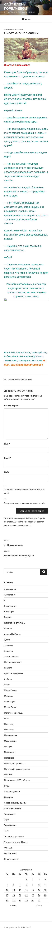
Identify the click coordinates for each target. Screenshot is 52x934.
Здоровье (8, 650)
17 (39, 889)
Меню (27, 19)
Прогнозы (8, 774)
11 (45, 884)
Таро (6, 819)
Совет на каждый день (15, 802)
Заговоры (8, 645)
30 (33, 900)
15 (26, 889)
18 (45, 889)
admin (20, 29)
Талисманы (9, 813)
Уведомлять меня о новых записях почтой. (24, 502)
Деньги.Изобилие (12, 633)
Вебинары (9, 611)
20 (13, 895)
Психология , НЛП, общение (17, 780)
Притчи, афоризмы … (14, 763)
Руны (6, 785)
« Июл (13, 905)
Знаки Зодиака (11, 656)
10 (39, 884)
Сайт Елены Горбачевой (15, 6)
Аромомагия (10, 589)
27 (13, 900)
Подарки (8, 746)
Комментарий (11, 405)
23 (33, 895)
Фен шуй (8, 847)
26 (7, 900)
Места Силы (10, 707)
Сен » (39, 905)
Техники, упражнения (14, 836)
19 (7, 895)
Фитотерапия (10, 853)
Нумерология (10, 735)
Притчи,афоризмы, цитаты (20, 380)
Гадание (8, 617)
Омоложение (10, 740)
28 (20, 900)
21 (20, 895)
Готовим (8, 628)
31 (39, 900)
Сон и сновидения (12, 808)
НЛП (6, 718)
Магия (7, 684)
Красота (8, 667)
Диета (7, 639)
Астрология (9, 594)
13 (13, 889)
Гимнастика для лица (14, 622)
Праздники (9, 757)
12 (7, 889)
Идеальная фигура (13, 662)
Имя (7, 443)
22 (26, 895)
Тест (6, 830)
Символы (8, 797)
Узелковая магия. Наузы (15, 842)
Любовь (8, 678)
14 (20, 889)
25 (45, 895)
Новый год (9, 723)
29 (26, 900)
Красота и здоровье (13, 673)
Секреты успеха (12, 791)
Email (7, 457)
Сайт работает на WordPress (17, 927)
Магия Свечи (10, 690)
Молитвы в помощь (13, 712)
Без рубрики (10, 605)
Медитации (9, 701)
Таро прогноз (10, 825)
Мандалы (8, 695)
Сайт (6, 472)
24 (39, 895)
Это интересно (11, 858)
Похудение (9, 752)
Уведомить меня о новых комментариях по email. (24, 491)
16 (33, 889)
